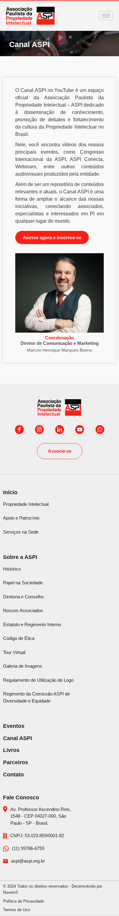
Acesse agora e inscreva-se (52, 237)
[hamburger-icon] (106, 15)
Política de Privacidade (23, 901)
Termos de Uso (16, 909)
